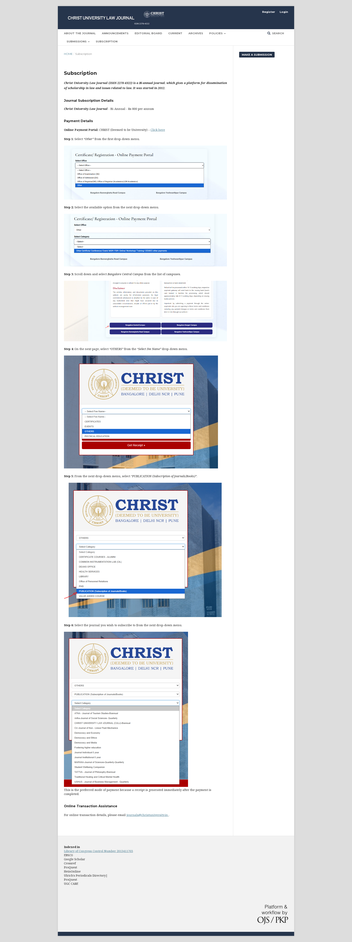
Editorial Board (148, 33)
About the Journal (80, 33)
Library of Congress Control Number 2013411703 (98, 851)
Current (175, 33)
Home (68, 53)
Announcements (115, 33)
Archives (195, 33)
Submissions (77, 41)
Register (268, 11)
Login (284, 11)
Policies (216, 33)
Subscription (107, 41)
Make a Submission (257, 54)
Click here (158, 130)
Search (277, 33)
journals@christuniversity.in (147, 815)
